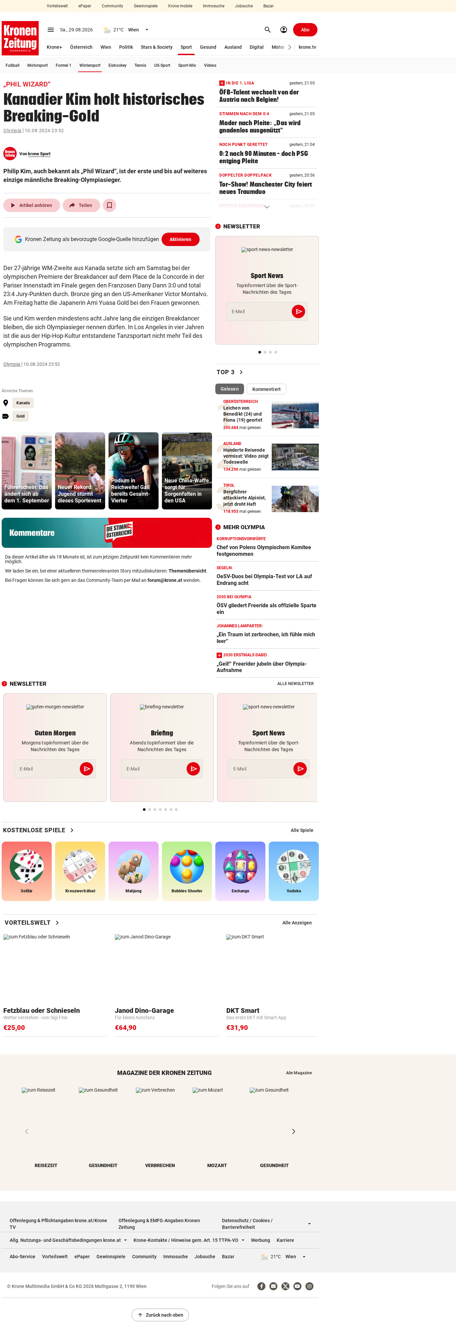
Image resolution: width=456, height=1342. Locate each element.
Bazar (268, 6)
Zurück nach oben (160, 1315)
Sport (186, 47)
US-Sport (162, 65)
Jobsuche (244, 6)
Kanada (23, 403)
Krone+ (54, 47)
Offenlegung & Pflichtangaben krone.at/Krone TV (58, 1224)
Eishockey (117, 65)
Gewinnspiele (146, 6)
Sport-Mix (187, 65)
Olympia (12, 130)
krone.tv (307, 47)
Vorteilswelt (57, 6)
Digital (257, 47)
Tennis (140, 65)
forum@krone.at (165, 580)
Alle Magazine (299, 1073)
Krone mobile (180, 6)
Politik (126, 47)
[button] (289, 47)
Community (112, 6)
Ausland (233, 47)
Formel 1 (63, 65)
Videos (210, 65)
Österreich (81, 47)
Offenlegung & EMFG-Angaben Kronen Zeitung (159, 1224)
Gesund (208, 47)
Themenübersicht (187, 571)
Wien (105, 47)
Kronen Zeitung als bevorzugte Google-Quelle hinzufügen (108, 239)
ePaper (84, 6)
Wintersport (89, 65)
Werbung (260, 1240)
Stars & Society (157, 47)
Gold (20, 416)
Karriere (285, 1240)
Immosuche (213, 6)
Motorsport (37, 65)
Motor (278, 47)
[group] (27, 470)
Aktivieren (181, 239)
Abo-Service (22, 1256)
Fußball (12, 65)
